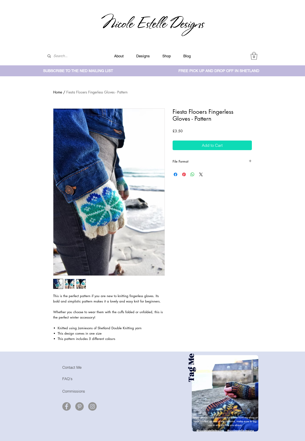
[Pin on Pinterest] (184, 174)
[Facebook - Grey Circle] (66, 406)
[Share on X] (201, 174)
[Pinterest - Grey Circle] (79, 406)
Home (57, 92)
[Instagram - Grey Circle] (92, 406)
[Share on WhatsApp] (192, 174)
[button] (254, 56)
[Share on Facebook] (175, 174)
